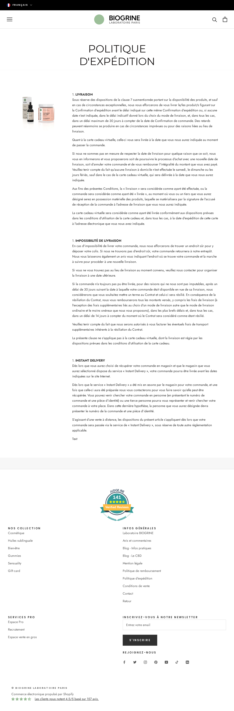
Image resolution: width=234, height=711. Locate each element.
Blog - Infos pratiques (137, 548)
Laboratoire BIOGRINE (138, 533)
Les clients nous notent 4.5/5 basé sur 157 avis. (67, 699)
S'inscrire (140, 640)
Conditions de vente (136, 586)
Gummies (14, 555)
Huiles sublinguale (20, 540)
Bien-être (14, 548)
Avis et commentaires (137, 540)
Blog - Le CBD (132, 555)
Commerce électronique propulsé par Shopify (42, 694)
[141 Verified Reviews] (117, 523)
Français (20, 5)
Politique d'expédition (137, 578)
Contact (128, 593)
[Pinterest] (155, 661)
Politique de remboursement (142, 570)
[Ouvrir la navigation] (9, 19)
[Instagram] (145, 661)
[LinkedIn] (187, 661)
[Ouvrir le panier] (225, 19)
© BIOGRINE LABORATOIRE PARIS (39, 688)
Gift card (14, 570)
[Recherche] (214, 19)
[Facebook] (124, 661)
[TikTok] (176, 661)
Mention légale (132, 563)
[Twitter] (134, 661)
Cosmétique (16, 533)
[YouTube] (166, 661)
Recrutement (16, 629)
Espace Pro (16, 622)
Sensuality (14, 563)
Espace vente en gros (22, 637)
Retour (127, 601)
